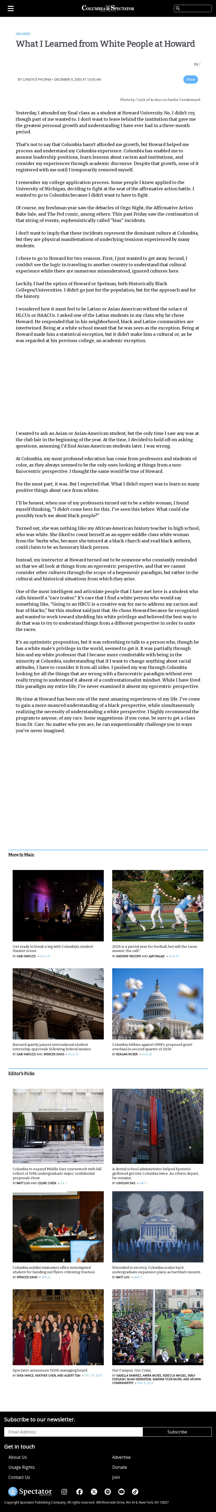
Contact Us (19, 1477)
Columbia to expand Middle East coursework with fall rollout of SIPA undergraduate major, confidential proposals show (57, 1173)
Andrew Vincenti (128, 956)
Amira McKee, (152, 1375)
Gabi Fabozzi (26, 956)
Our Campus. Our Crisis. (132, 1370)
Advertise (121, 1457)
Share (190, 79)
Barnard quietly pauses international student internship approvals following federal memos (52, 1046)
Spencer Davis (53, 1054)
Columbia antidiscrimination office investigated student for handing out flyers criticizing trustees (54, 1269)
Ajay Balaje (157, 956)
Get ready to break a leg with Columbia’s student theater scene (53, 948)
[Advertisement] (112, 387)
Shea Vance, (25, 1375)
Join (116, 1477)
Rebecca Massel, (174, 1375)
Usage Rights (21, 1467)
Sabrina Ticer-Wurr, (167, 1379)
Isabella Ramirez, (129, 1375)
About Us (17, 1457)
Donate (119, 1467)
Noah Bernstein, (139, 1379)
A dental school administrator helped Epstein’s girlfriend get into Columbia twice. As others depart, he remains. (155, 1173)
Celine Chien (47, 1183)
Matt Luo (23, 1183)
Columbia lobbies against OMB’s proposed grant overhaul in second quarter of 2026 (152, 1046)
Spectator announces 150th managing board (50, 1370)
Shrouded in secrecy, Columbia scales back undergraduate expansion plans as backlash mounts (156, 1269)
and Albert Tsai (68, 1375)
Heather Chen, (45, 1375)
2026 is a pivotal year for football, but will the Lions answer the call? (154, 948)
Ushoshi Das (125, 1183)
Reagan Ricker (127, 1054)
